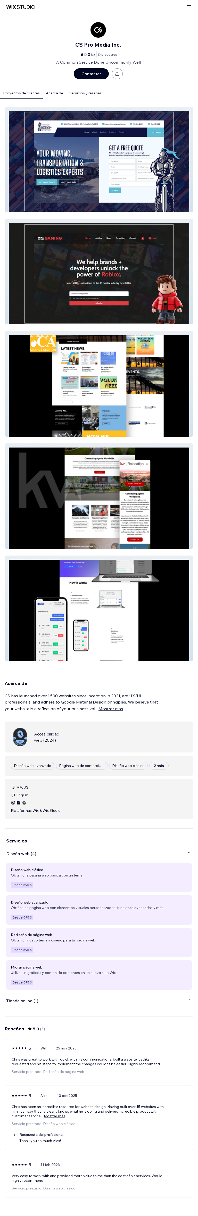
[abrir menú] (189, 7)
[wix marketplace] (20, 7)
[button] (99, 159)
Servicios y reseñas (85, 93)
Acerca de (54, 93)
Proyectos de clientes (21, 93)
